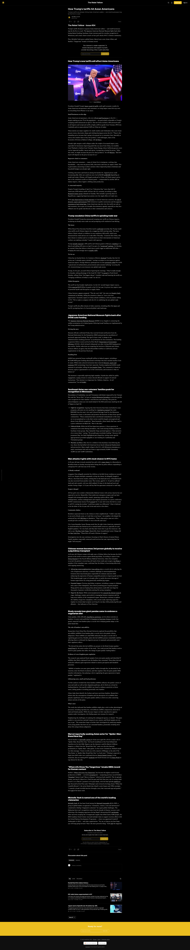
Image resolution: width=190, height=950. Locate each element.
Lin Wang (116, 561)
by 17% (75, 175)
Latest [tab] (73, 878)
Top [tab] (70, 878)
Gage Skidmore (97, 102)
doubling (115, 244)
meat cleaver (106, 462)
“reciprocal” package (106, 246)
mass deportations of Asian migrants (83, 200)
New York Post (75, 533)
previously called (110, 262)
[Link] (66, 25)
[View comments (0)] (74, 21)
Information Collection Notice (94, 843)
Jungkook (92, 758)
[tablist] (74, 860)
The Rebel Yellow (76, 16)
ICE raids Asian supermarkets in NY (80, 894)
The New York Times (82, 531)
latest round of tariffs (91, 106)
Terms (98, 939)
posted (105, 273)
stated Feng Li (72, 648)
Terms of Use (102, 842)
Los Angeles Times (96, 367)
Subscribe (177, 2)
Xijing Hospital (73, 559)
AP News (98, 140)
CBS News (83, 518)
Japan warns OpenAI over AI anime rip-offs (82, 906)
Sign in (185, 2)
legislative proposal (104, 410)
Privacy (95, 939)
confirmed (100, 229)
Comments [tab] (71, 860)
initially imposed (78, 244)
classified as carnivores (94, 617)
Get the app (102, 943)
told (111, 824)
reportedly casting (85, 740)
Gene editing (95, 569)
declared (103, 258)
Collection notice (105, 939)
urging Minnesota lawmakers (101, 397)
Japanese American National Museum (82, 321)
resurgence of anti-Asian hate (77, 204)
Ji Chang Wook (115, 758)
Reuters (112, 152)
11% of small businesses (101, 118)
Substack (87, 947)
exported (75, 287)
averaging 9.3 (93, 775)
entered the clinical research (112, 593)
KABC (84, 382)
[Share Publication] (171, 2)
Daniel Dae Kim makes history (78, 883)
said (72, 791)
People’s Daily (116, 293)
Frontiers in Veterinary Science (101, 619)
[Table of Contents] (2, 475)
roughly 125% (93, 251)
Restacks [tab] (78, 860)
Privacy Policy (106, 843)
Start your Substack (91, 943)
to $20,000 (107, 175)
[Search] (168, 2)
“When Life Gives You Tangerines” (85, 773)
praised (92, 502)
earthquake (115, 812)
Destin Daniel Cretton (105, 755)
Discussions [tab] (79, 878)
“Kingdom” (71, 777)
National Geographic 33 (104, 803)
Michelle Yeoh (72, 803)
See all (71, 917)
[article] (95, 886)
